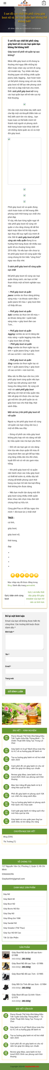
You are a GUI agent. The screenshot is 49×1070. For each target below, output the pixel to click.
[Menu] (5, 3)
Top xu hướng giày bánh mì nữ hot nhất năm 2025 (28, 758)
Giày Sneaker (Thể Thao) (14, 928)
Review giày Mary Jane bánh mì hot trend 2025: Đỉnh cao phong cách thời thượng (27, 776)
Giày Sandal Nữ (10, 923)
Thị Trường (8, 841)
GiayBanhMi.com (32, 1066)
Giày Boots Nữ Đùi (11, 909)
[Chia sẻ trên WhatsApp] (13, 575)
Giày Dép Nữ (8, 913)
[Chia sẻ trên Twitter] (22, 575)
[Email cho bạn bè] (27, 575)
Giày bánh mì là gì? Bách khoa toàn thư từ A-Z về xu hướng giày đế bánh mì (28, 750)
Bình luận (9, 632)
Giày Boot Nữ (9, 904)
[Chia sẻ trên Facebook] (17, 575)
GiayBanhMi (36, 28)
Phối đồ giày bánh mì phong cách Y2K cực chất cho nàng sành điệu (27, 795)
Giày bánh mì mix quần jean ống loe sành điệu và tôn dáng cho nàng (26, 820)
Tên (7, 654)
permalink (30, 585)
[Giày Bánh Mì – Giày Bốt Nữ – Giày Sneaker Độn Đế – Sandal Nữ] (24, 3)
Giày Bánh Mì (9, 899)
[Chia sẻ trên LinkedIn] (36, 575)
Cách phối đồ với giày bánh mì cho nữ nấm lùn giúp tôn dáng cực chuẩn (27, 767)
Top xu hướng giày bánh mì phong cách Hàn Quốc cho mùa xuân (28, 803)
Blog (24, 10)
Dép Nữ (6, 894)
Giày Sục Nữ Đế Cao (12, 933)
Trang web (9, 678)
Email (8, 666)
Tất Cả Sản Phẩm (10, 937)
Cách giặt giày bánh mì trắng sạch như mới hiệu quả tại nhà (27, 812)
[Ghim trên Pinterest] (31, 575)
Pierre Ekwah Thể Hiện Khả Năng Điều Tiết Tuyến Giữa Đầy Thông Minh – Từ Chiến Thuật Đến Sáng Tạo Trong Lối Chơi (27, 739)
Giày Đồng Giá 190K (12, 918)
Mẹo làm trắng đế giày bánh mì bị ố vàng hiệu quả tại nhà (26, 786)
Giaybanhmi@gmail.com (13, 879)
